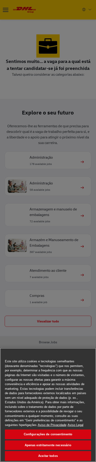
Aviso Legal (75, 425)
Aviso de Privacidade (52, 425)
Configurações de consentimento (48, 434)
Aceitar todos (48, 456)
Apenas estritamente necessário (48, 445)
